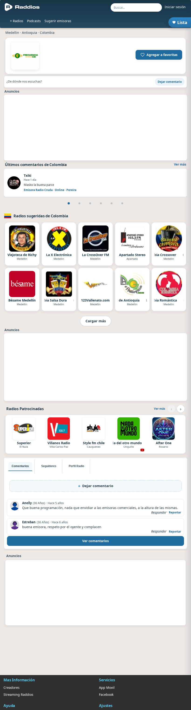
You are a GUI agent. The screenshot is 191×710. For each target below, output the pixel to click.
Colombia (47, 32)
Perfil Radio (76, 466)
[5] (111, 203)
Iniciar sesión (175, 7)
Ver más (180, 164)
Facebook (106, 694)
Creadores (11, 687)
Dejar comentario (170, 82)
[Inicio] (22, 7)
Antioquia (29, 32)
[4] (101, 203)
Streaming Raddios (18, 694)
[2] (79, 203)
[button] (159, 55)
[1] (69, 203)
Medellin (12, 32)
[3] (90, 203)
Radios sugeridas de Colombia (41, 215)
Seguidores (48, 466)
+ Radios (16, 21)
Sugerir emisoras (57, 21)
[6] (122, 203)
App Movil (107, 687)
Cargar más (95, 321)
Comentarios (20, 466)
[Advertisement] (95, 127)
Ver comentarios (95, 541)
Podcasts (34, 21)
